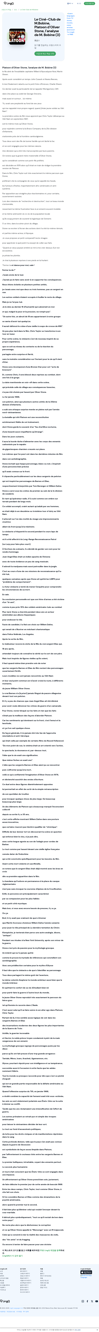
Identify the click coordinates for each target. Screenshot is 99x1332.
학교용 (2, 1280)
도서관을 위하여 (5, 1285)
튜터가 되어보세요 (45, 1276)
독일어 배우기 (24, 1278)
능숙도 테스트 (44, 1280)
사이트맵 (19, 1311)
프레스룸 (43, 1285)
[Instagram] (82, 1301)
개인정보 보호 (11, 1311)
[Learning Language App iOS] (86, 1272)
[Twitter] (92, 1301)
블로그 (42, 1273)
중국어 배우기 (24, 1287)
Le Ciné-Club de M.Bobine (29, 10)
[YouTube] (96, 1301)
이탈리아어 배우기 (25, 1280)
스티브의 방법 (4, 1278)
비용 (1, 1273)
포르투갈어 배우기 (25, 1283)
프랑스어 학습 (6, 10)
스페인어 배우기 (25, 1273)
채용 (41, 1278)
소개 (1, 1271)
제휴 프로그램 (44, 1283)
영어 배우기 (23, 1271)
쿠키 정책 (77, 1330)
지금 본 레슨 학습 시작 (45, 53)
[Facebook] (87, 1301)
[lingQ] (9, 3)
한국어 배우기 (24, 1290)
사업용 (2, 1283)
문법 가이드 (43, 1287)
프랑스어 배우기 (25, 1276)
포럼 (41, 1271)
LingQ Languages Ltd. (16, 1308)
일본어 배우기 (24, 1285)
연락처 (2, 1276)
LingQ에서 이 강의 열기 (12, 1256)
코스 (15, 10)
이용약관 (2, 1311)
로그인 (79, 3)
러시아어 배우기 (25, 1292)
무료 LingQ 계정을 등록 (50, 1250)
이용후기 (2, 1287)
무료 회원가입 (89, 3)
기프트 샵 (3, 1290)
